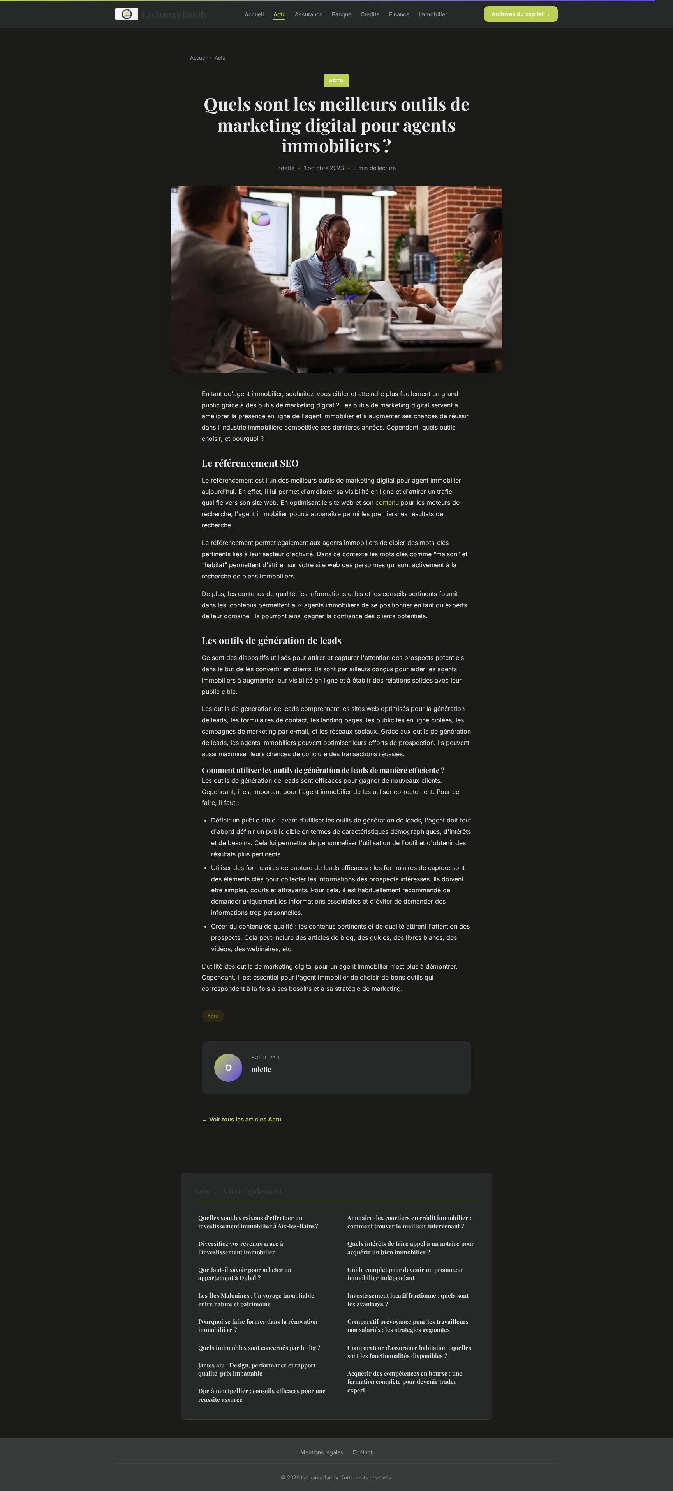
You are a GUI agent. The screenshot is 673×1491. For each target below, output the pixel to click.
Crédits (370, 14)
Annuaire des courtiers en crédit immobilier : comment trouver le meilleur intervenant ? (409, 1222)
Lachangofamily (174, 14)
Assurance (308, 14)
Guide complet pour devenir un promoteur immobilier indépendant (405, 1274)
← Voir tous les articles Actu (241, 1119)
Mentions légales (321, 1452)
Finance (399, 14)
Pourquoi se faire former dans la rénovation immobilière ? (257, 1326)
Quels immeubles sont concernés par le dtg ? (259, 1347)
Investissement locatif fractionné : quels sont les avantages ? (408, 1299)
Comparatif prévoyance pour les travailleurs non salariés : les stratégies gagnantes (408, 1326)
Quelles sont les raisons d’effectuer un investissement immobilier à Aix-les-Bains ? (258, 1222)
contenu (387, 502)
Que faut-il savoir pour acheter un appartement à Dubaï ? (244, 1274)
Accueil (254, 14)
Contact (362, 1452)
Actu (279, 14)
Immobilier (433, 14)
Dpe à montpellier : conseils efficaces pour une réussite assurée (262, 1395)
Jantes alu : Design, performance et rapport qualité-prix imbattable (256, 1369)
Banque (341, 14)
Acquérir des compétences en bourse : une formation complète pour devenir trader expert (404, 1381)
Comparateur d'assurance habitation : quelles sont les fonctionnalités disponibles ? (409, 1352)
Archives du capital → (521, 14)
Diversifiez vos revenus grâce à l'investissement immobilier (240, 1248)
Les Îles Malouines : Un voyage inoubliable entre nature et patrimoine (256, 1299)
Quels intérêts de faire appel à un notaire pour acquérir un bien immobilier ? (410, 1248)
